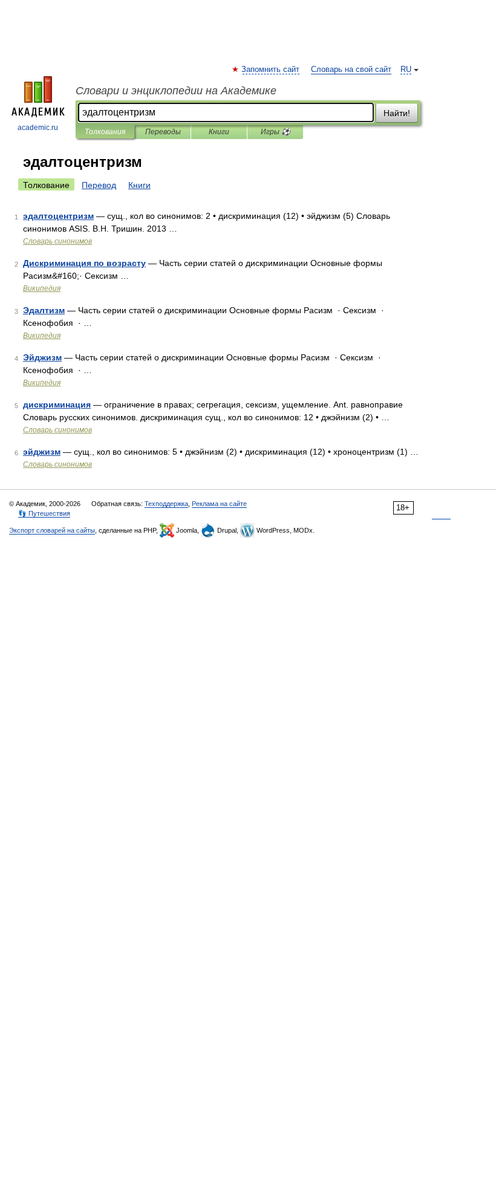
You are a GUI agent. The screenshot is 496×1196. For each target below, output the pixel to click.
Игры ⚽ (275, 132)
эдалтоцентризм (58, 216)
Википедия (41, 288)
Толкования (105, 132)
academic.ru (38, 127)
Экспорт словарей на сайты (52, 530)
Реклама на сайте (219, 503)
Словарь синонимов (57, 241)
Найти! (396, 113)
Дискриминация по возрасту (84, 263)
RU (405, 69)
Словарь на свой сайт (351, 69)
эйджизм (41, 452)
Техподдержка (166, 503)
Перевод (99, 185)
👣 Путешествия (44, 513)
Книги (219, 132)
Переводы (163, 132)
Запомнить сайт (271, 69)
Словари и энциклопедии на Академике (176, 91)
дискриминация (57, 404)
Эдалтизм (44, 310)
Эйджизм (42, 357)
